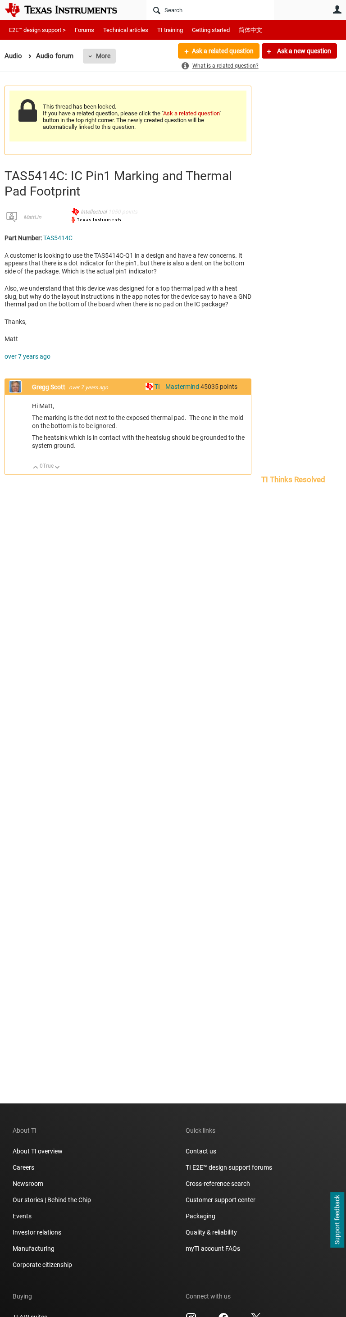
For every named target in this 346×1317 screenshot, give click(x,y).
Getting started (211, 30)
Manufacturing (34, 1248)
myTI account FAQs (213, 1248)
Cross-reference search (218, 1183)
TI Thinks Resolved (293, 479)
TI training (170, 30)
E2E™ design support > (37, 30)
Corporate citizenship (42, 1264)
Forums (84, 30)
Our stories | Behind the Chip (52, 1199)
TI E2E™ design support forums (229, 1167)
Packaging (200, 1216)
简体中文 (250, 30)
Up (36, 468)
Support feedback (337, 1220)
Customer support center (220, 1199)
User (336, 9)
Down (57, 468)
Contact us (201, 1151)
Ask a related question (223, 51)
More (103, 55)
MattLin (32, 217)
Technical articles (125, 30)
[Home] (68, 10)
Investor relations (37, 1232)
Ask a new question (303, 51)
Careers (23, 1167)
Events (22, 1216)
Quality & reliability (211, 1232)
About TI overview (38, 1151)
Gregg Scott (49, 387)
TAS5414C (58, 238)
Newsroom (28, 1183)
